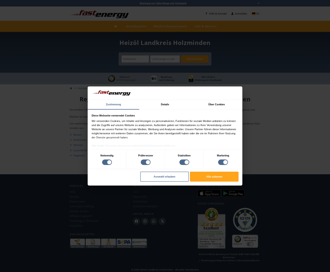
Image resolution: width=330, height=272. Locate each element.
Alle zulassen (214, 176)
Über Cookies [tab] (216, 104)
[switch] (146, 162)
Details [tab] (165, 104)
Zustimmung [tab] (113, 104)
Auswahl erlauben (164, 176)
